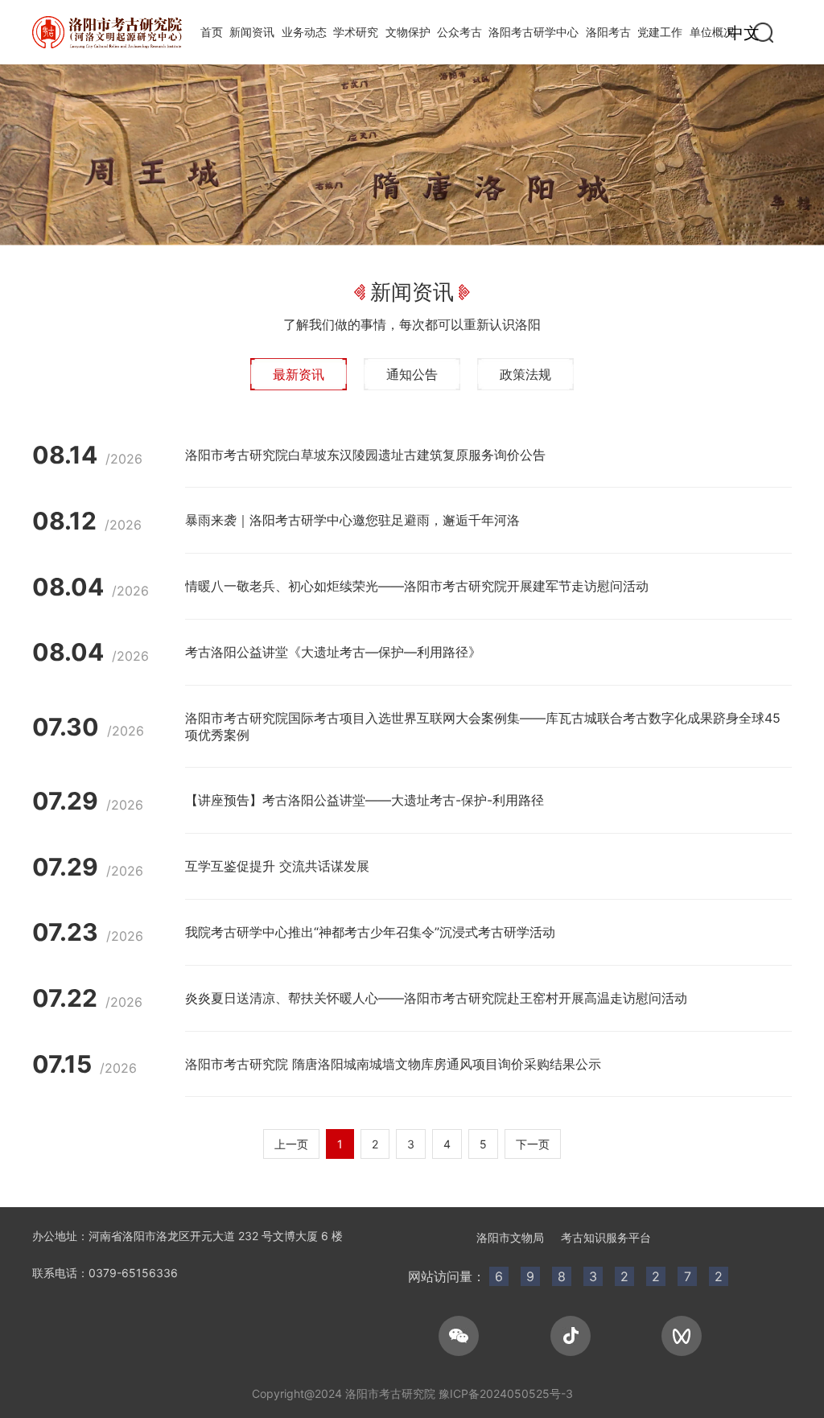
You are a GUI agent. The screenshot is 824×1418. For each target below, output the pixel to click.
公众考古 (459, 32)
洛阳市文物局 (510, 1237)
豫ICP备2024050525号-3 (506, 1393)
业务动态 (304, 32)
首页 (211, 32)
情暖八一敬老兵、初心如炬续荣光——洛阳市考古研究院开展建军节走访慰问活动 (417, 586)
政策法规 (525, 374)
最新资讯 (298, 374)
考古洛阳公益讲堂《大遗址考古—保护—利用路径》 (333, 652)
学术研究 (355, 32)
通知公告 (412, 374)
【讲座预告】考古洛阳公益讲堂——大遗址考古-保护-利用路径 (364, 800)
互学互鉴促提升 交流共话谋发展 (277, 866)
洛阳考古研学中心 (533, 32)
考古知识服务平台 (606, 1237)
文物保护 (408, 32)
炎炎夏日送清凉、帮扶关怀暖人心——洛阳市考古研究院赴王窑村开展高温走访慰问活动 (436, 998)
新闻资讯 (251, 32)
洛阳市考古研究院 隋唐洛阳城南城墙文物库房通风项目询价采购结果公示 (393, 1064)
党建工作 (659, 32)
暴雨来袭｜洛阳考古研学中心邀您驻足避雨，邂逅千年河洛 (352, 520)
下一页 (533, 1144)
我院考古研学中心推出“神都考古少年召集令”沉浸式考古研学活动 (370, 932)
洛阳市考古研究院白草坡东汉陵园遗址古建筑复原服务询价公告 (365, 455)
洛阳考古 (608, 32)
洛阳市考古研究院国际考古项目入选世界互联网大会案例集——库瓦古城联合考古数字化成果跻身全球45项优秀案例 (483, 726)
